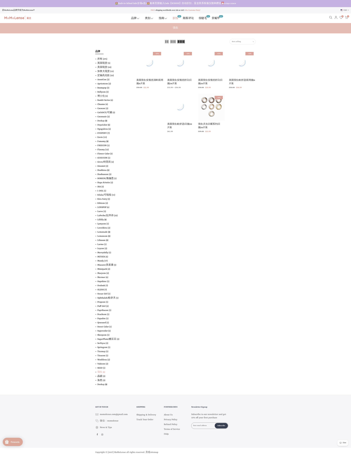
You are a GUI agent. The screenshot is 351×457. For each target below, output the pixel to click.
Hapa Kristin (105, 182)
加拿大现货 (105, 71)
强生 (101, 372)
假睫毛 (204, 18)
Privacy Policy (170, 419)
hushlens (103, 170)
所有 (102, 59)
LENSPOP (103, 207)
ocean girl (103, 294)
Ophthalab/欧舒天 (107, 298)
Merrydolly (104, 252)
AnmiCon (103, 79)
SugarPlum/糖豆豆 (108, 339)
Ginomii (102, 166)
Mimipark (103, 269)
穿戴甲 (217, 18)
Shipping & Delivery (146, 415)
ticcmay (102, 351)
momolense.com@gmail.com (114, 414)
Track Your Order (144, 419)
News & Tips (106, 427)
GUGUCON (103, 158)
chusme (102, 104)
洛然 (101, 380)
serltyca (102, 343)
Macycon (103, 273)
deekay (102, 384)
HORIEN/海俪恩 (107, 178)
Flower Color (105, 154)
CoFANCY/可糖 (106, 112)
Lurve (101, 211)
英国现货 (103, 63)
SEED (101, 368)
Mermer (102, 277)
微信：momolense (109, 421)
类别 (147, 18)
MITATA (102, 257)
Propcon (102, 302)
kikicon (102, 203)
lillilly (102, 219)
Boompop (103, 88)
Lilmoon (102, 240)
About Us (168, 415)
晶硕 (101, 376)
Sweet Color (104, 327)
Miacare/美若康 (106, 265)
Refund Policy (170, 424)
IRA (100, 187)
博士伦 (102, 96)
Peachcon (103, 314)
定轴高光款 (105, 75)
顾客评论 (188, 18)
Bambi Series (105, 100)
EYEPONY (103, 133)
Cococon (102, 108)
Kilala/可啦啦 (106, 195)
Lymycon (103, 224)
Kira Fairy (103, 199)
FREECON (103, 145)
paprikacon (104, 310)
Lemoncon (103, 236)
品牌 (134, 18)
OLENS (102, 290)
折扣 (176, 18)
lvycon (102, 248)
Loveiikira (103, 228)
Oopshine (103, 281)
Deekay (102, 121)
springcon (103, 347)
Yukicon (102, 364)
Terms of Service (172, 429)
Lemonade (103, 232)
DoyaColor (103, 125)
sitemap (154, 452)
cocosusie (103, 116)
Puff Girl (103, 306)
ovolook (102, 285)
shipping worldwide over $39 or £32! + (168, 10)
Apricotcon (104, 84)
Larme (102, 244)
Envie (102, 137)
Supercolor (104, 331)
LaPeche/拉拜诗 (107, 215)
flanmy (103, 149)
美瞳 (147, 452)
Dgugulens (104, 129)
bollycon (103, 92)
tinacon (102, 355)
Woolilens (103, 360)
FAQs (166, 434)
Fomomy (102, 141)
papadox (102, 318)
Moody (102, 261)
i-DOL (101, 191)
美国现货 (104, 67)
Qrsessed (103, 322)
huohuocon (104, 174)
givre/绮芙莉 (105, 162)
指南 (161, 18)
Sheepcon (103, 335)
